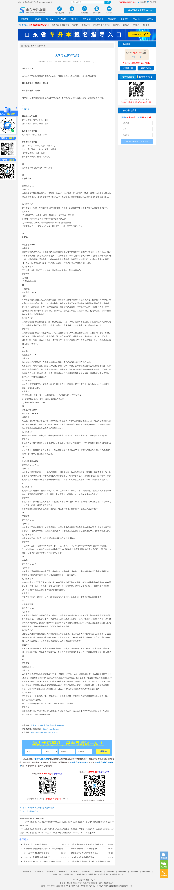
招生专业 (74, 19)
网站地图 (152, 2)
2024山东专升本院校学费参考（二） (38, 857)
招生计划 (87, 19)
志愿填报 (116, 25)
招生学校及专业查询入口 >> (140, 10)
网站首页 (25, 19)
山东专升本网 (29, 46)
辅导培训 (99, 19)
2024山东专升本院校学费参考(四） (37, 853)
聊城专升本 (80, 874)
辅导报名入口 (128, 68)
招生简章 (50, 19)
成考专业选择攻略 (56, 725)
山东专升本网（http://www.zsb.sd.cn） (92, 880)
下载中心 (149, 19)
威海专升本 (134, 871)
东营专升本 (75, 871)
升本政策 (37, 19)
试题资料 (124, 19)
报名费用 (55, 25)
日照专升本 (146, 871)
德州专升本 (69, 874)
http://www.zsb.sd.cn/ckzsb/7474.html (45, 732)
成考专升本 (41, 46)
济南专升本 (27, 871)
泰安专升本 (122, 871)
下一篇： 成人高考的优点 (29, 811)
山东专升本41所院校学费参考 (35, 844)
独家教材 (112, 19)
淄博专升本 (51, 871)
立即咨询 (103, 751)
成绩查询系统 (146, 68)
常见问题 (137, 19)
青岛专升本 (39, 871)
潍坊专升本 (98, 871)
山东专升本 (35, 725)
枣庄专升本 (63, 871)
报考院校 (62, 19)
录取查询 (136, 25)
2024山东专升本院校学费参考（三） (85, 853)
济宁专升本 (110, 871)
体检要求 (96, 25)
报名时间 (65, 25)
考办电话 (145, 25)
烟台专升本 (87, 871)
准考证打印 (86, 25)
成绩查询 (126, 25)
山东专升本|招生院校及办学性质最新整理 (87, 844)
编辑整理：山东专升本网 (72, 62)
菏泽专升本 (104, 874)
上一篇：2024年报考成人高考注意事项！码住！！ (38, 808)
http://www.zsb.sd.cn (51, 729)
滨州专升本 (92, 874)
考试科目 (106, 25)
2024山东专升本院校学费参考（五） (85, 849)
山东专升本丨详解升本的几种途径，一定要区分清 (43, 849)
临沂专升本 (57, 874)
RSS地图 (143, 2)
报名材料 (75, 25)
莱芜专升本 (116, 874)
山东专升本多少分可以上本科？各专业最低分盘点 (43, 861)
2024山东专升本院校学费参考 (82, 857)
